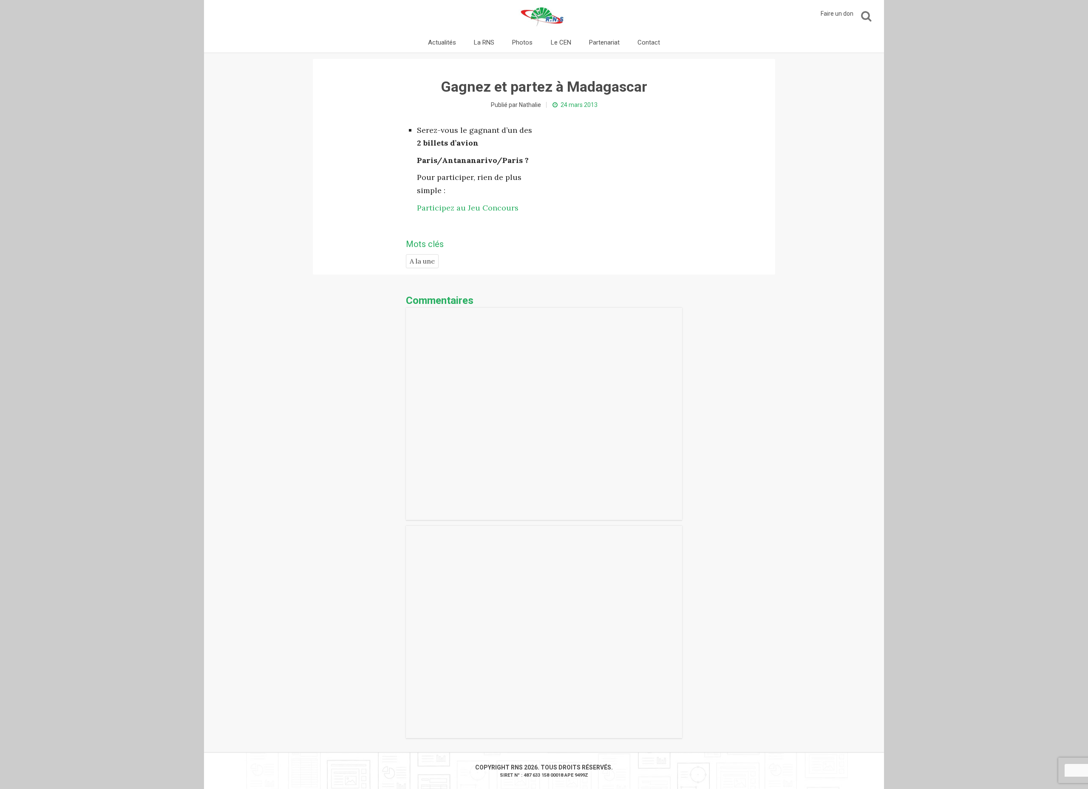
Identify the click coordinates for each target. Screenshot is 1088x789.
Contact (649, 42)
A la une (422, 261)
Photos (522, 42)
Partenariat (604, 42)
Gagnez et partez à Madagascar (544, 86)
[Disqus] (544, 414)
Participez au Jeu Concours (467, 208)
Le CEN (561, 42)
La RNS (484, 42)
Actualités (442, 42)
